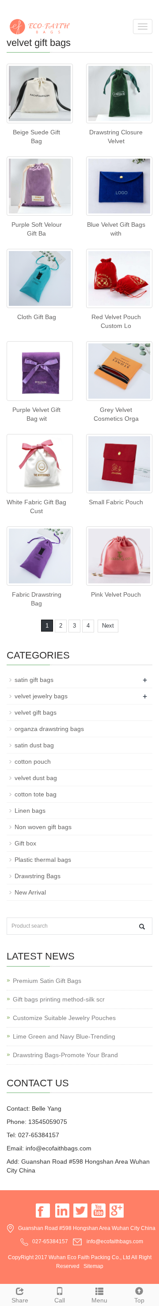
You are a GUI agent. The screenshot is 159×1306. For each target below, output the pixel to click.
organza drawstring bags (49, 728)
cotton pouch (33, 761)
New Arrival (30, 892)
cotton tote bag (36, 794)
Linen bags (30, 810)
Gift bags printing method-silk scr (59, 999)
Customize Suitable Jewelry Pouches (64, 1017)
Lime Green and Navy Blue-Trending (64, 1036)
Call (59, 1300)
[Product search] (142, 926)
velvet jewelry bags (41, 696)
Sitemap (93, 1266)
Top (139, 1300)
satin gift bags (34, 679)
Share (19, 1300)
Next (108, 625)
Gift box (25, 843)
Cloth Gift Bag (36, 316)
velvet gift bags (36, 712)
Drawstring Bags (38, 876)
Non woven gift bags (43, 826)
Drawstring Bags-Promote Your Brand (65, 1055)
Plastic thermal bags (43, 859)
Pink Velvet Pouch (116, 594)
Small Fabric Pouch (116, 502)
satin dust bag (34, 745)
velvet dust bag (36, 777)
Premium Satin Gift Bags (47, 980)
